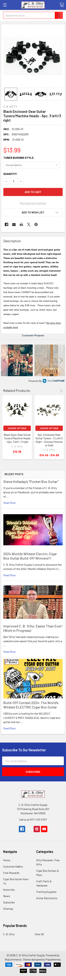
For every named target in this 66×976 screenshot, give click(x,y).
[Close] (61, 432)
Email (10, 488)
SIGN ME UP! (33, 532)
